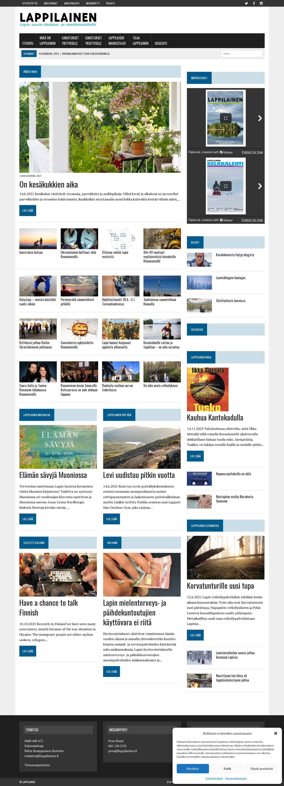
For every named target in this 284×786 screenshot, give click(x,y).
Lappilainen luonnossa (205, 525)
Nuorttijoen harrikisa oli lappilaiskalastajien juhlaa (232, 678)
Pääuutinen (30, 71)
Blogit (195, 242)
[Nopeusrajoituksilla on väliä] (199, 483)
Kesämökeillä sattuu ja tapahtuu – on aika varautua (161, 344)
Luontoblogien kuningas (231, 277)
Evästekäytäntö (214, 778)
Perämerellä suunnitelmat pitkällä (77, 301)
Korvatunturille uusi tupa (220, 585)
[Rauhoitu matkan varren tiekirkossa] (121, 379)
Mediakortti (93, 3)
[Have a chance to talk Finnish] (58, 594)
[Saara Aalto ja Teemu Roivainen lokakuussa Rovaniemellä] (38, 379)
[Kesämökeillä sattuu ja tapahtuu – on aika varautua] (162, 336)
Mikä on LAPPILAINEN (48, 40)
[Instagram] (261, 2)
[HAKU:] (242, 53)
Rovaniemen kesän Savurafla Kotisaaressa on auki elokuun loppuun (79, 390)
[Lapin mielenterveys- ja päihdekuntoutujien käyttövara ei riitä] (142, 594)
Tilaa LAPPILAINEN (140, 40)
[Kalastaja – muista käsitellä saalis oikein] (38, 293)
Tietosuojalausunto (236, 778)
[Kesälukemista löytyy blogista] (199, 263)
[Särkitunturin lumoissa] (199, 309)
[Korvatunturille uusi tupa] (225, 577)
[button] (276, 733)
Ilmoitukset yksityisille (93, 40)
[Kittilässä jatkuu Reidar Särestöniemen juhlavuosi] (38, 336)
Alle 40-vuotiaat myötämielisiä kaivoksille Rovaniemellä (159, 257)
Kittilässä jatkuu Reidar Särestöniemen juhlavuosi (35, 344)
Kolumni (112, 542)
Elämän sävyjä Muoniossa (53, 474)
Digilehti (161, 43)
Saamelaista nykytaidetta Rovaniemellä (77, 344)
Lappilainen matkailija (36, 415)
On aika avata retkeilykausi (160, 385)
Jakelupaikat (51, 3)
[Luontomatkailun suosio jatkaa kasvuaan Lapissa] (199, 662)
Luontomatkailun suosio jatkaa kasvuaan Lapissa (235, 655)
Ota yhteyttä (29, 3)
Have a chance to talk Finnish (48, 607)
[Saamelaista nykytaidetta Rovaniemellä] (79, 336)
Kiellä (227, 768)
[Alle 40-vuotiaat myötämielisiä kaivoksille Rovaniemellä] (162, 246)
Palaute (110, 3)
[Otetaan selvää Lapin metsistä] (121, 246)
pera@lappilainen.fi (122, 751)
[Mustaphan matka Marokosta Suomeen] (199, 506)
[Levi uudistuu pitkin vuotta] (142, 466)
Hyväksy (193, 768)
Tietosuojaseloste (37, 765)
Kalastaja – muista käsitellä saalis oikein (37, 301)
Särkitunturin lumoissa (230, 300)
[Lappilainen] (58, 20)
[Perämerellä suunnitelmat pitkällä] (79, 293)
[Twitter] (246, 2)
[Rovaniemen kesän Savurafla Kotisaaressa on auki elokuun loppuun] (79, 379)
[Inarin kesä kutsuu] (38, 246)
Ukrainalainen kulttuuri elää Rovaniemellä (78, 254)
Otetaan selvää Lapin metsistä (115, 254)
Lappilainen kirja (201, 357)
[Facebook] (254, 2)
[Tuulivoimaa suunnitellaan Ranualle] (162, 293)
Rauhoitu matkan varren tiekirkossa (117, 387)
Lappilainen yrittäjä (119, 415)
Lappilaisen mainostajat (117, 40)
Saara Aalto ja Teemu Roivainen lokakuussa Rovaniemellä (32, 390)
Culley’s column (33, 542)
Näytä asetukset (262, 768)
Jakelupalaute (72, 3)
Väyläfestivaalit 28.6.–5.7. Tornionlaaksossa (118, 301)
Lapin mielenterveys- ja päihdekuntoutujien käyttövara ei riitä (134, 612)
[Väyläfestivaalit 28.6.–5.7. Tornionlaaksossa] (121, 293)
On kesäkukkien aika (48, 184)
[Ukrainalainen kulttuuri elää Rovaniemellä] (79, 246)
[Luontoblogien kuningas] (199, 286)
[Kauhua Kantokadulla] (207, 408)
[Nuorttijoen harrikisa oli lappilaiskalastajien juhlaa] (199, 685)
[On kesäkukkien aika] (100, 170)
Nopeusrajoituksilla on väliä (233, 473)
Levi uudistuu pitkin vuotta (139, 474)
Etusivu (27, 43)
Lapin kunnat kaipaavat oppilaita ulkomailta (116, 344)
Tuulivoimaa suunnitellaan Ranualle (159, 301)
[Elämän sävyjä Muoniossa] (58, 466)
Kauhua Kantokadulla (215, 417)
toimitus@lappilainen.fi (42, 756)
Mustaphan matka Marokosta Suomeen (234, 499)
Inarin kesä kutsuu (31, 252)
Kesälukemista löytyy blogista (235, 254)
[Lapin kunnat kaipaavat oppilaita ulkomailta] (121, 336)
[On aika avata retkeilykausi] (162, 379)
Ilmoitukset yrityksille (70, 40)
